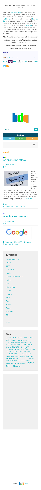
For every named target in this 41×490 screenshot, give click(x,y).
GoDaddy (10, 346)
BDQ (26, 483)
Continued (28, 199)
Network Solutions (25, 356)
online (20, 206)
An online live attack (14, 160)
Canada (9, 340)
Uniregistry (13, 363)
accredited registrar (15, 338)
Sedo (17, 361)
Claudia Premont (20, 340)
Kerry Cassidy (26, 351)
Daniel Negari (18, 342)
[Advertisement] (20, 90)
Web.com (17, 366)
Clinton (8, 263)
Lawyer (14, 354)
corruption (10, 342)
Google (11, 244)
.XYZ (7, 337)
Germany (29, 345)
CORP (20, 242)
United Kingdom (21, 363)
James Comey (11, 351)
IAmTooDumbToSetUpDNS (14, 276)
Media (8, 297)
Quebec (23, 358)
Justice (20, 138)
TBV (7, 315)
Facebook (25, 342)
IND (6, 204)
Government (10, 269)
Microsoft (28, 354)
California (30, 337)
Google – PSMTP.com (15, 216)
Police (17, 358)
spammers (22, 361)
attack (7, 206)
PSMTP (16, 244)
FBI (30, 342)
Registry (28, 242)
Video (8, 322)
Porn (7, 301)
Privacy (8, 304)
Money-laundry (10, 356)
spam (24, 206)
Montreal (17, 356)
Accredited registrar (11, 242)
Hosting (8, 273)
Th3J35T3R (29, 361)
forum (16, 206)
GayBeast (23, 344)
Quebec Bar (30, 358)
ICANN (9, 138)
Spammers (9, 311)
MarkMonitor (20, 354)
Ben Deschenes (16, 13)
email (11, 206)
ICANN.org (6, 19)
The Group (20, 135)
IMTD (21, 349)
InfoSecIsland (10, 287)
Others (32, 138)
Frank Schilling (11, 344)
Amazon (25, 337)
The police (29, 25)
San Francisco (11, 361)
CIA (14, 340)
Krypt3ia (9, 294)
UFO (7, 318)
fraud (18, 344)
